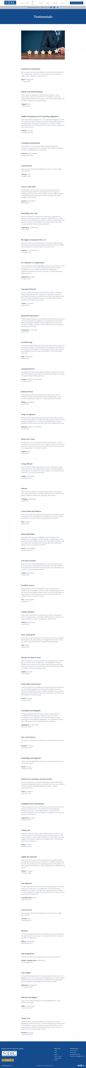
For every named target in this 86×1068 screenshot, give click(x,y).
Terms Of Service (74, 1050)
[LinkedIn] (81, 1065)
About (55, 1052)
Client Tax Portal (57, 1056)
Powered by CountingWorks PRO (77, 1056)
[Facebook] (79, 1065)
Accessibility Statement (75, 1054)
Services (56, 1054)
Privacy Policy (73, 1052)
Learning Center (57, 1058)
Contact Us (8, 1060)
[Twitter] (83, 1065)
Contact (56, 1060)
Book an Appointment (76, 3)
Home (55, 1050)
